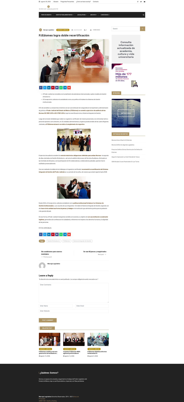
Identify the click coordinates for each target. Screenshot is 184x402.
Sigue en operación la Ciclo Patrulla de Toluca (126, 157)
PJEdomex (66, 241)
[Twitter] (141, 1)
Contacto (96, 1)
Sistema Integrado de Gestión (82, 241)
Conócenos (104, 15)
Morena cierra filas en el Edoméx (122, 140)
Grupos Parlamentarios (64, 15)
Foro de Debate (46, 15)
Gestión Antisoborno (53, 241)
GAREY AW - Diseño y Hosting (48, 401)
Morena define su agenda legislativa (123, 145)
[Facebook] (137, 1)
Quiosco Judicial (62, 30)
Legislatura (81, 15)
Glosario (55, 1)
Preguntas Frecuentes (67, 1)
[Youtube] (144, 1)
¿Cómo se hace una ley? (83, 1)
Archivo (93, 15)
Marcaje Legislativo (48, 30)
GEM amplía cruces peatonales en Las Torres (125, 161)
